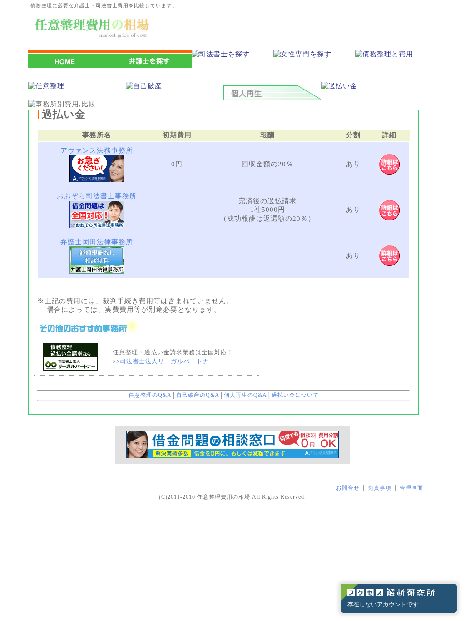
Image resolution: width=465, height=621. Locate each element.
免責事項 (379, 488)
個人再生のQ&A (245, 395)
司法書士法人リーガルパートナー (167, 361)
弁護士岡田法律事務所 (96, 241)
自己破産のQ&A (197, 395)
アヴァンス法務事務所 (96, 150)
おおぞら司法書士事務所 (97, 196)
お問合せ (348, 488)
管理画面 (411, 488)
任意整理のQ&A (150, 395)
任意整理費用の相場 (223, 497)
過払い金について (295, 395)
